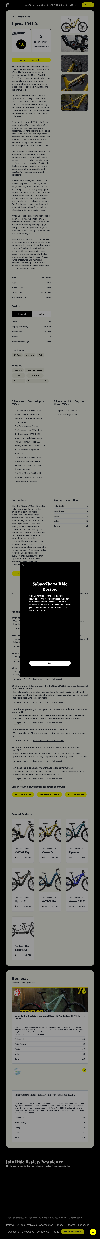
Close (50, 663)
